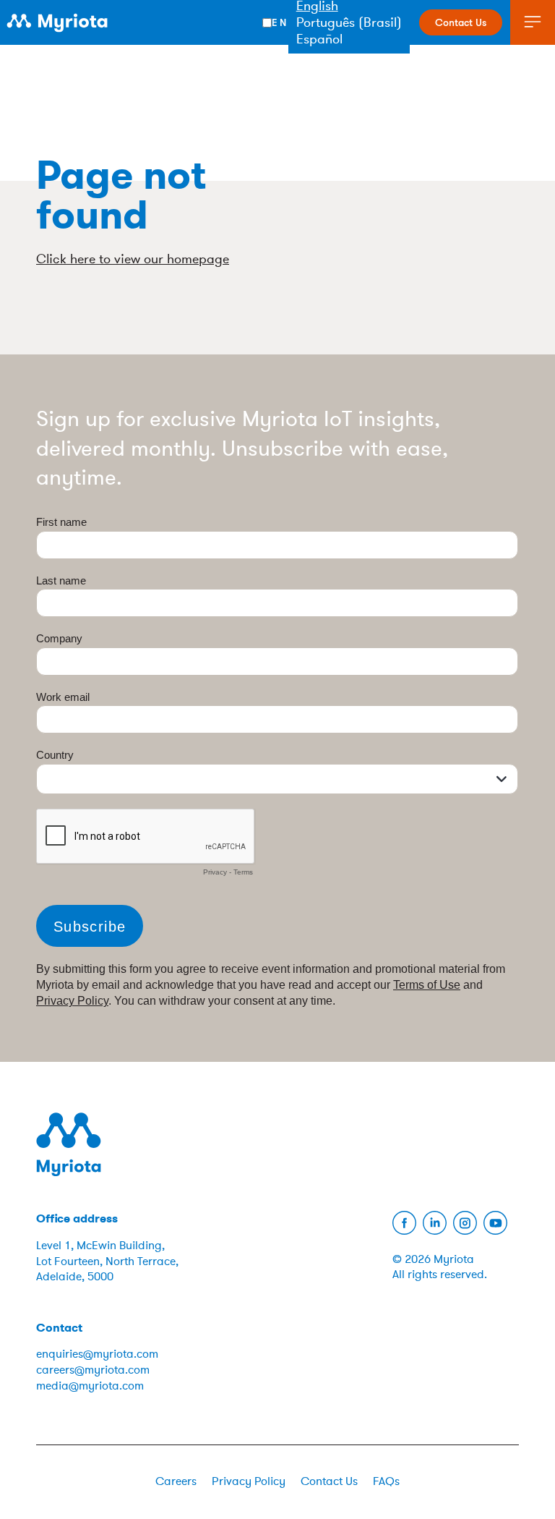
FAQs (386, 1481)
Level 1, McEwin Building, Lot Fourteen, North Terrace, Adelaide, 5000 (107, 1261)
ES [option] (349, 39)
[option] (349, 22)
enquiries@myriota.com (97, 1354)
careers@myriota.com (93, 1370)
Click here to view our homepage (132, 259)
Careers (176, 1481)
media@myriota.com (90, 1386)
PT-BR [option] (349, 22)
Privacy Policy (248, 1481)
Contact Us (460, 22)
